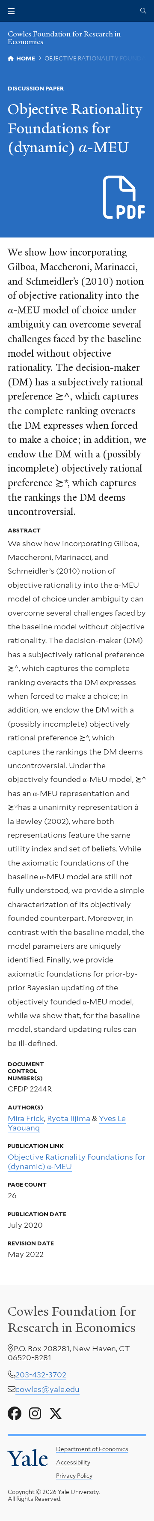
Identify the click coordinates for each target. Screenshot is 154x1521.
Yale (28, 1458)
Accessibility (73, 1462)
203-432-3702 (40, 1374)
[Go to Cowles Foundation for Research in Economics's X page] (55, 1413)
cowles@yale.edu (47, 1389)
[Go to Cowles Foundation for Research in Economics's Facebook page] (14, 1413)
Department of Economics (92, 1449)
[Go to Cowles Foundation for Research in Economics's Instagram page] (35, 1413)
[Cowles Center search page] (143, 11)
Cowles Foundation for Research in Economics (64, 37)
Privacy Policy (74, 1475)
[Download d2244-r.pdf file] (124, 198)
